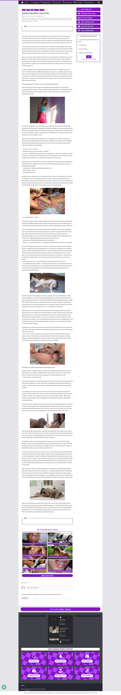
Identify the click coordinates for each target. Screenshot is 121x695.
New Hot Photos (78, 2)
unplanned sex (32, 21)
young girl (36, 21)
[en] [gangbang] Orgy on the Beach (58, 557)
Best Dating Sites (68, 2)
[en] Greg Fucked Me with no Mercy (65, 621)
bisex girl (28, 18)
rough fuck (54, 19)
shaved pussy (62, 19)
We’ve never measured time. (85, 52)
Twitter (61, 609)
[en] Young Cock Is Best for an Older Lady (34, 544)
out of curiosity (40, 19)
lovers (28, 19)
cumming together (33, 18)
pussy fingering (49, 19)
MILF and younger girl (33, 19)
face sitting (43, 18)
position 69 (45, 19)
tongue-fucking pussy (25, 21)
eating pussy (39, 18)
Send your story (47, 575)
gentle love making (57, 18)
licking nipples (24, 19)
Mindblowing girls (46, 2)
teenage (70, 19)
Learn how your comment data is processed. (50, 594)
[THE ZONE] (22, 2)
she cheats (67, 19)
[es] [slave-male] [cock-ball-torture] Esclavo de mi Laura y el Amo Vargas (65, 634)
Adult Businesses (89, 2)
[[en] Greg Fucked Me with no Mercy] (54, 622)
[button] (28, 3)
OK (89, 692)
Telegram (68, 609)
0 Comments (42, 16)
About (26, 2)
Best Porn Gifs (35, 2)
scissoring (58, 19)
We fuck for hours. (83, 49)
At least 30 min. (83, 45)
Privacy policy (94, 692)
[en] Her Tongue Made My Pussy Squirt (59, 544)
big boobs (24, 18)
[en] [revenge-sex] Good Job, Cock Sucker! (60, 571)
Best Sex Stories (57, 2)
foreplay (52, 18)
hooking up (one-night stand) (66, 18)
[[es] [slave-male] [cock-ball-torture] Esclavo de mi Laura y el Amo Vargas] (54, 634)
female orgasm (48, 18)
